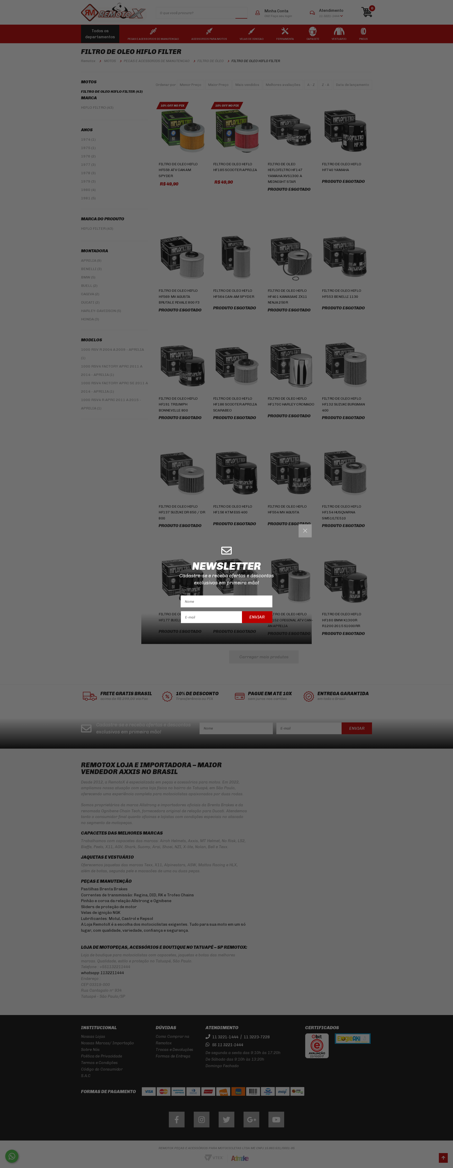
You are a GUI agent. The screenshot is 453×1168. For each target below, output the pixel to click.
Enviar (257, 617)
